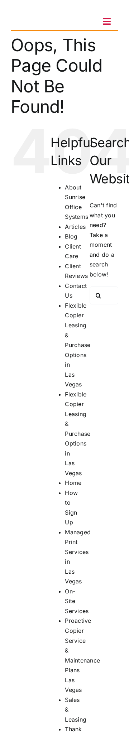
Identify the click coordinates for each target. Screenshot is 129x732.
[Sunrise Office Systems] (34, 8)
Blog (71, 236)
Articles (75, 226)
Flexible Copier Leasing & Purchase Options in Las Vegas (77, 345)
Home (73, 482)
